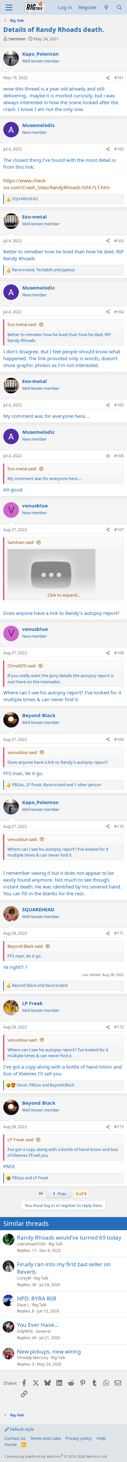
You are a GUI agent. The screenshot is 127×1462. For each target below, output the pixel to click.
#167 (119, 529)
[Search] (119, 7)
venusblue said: (22, 752)
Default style (21, 1429)
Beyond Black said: (25, 946)
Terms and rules (45, 1438)
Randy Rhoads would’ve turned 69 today (69, 1237)
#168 (119, 653)
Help (101, 1438)
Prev (61, 1194)
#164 (119, 312)
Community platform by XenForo (56, 1456)
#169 (119, 739)
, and (43, 270)
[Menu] (9, 7)
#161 (119, 77)
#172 (119, 1027)
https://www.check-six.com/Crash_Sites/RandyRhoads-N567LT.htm (56, 184)
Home (11, 1444)
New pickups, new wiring (49, 1351)
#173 (119, 1126)
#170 (119, 826)
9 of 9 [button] (81, 1194)
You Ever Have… (38, 1324)
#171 (119, 933)
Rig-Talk (56, 1244)
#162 (119, 149)
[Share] (108, 78)
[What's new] (106, 7)
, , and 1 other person (56, 785)
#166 (119, 456)
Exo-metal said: (22, 324)
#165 (119, 405)
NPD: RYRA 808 (36, 1298)
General (43, 1331)
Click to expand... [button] (64, 595)
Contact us (15, 1438)
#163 (119, 241)
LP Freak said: (20, 1140)
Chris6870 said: (21, 666)
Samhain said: (20, 542)
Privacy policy (78, 1438)
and (39, 985)
